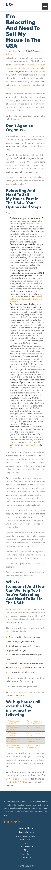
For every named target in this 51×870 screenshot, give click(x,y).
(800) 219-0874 (19, 782)
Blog (26, 851)
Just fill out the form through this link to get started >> (26, 299)
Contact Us (26, 858)
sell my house (38, 72)
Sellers (9, 54)
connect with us (35, 224)
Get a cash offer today (26, 836)
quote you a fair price (21, 692)
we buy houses (21, 668)
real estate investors (22, 609)
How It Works (26, 840)
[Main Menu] (45, 6)
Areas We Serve (26, 833)
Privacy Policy (26, 854)
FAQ (26, 843)
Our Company (26, 847)
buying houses (21, 85)
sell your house (33, 445)
